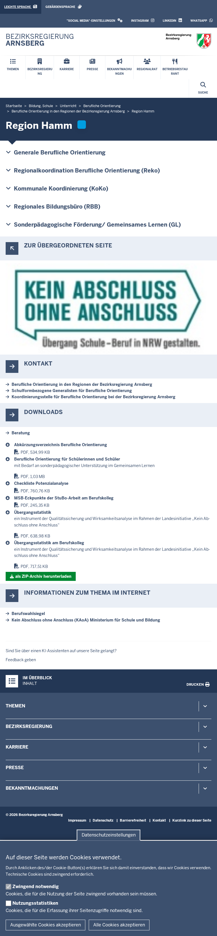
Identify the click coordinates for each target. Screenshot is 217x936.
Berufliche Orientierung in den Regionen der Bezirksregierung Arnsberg (82, 384)
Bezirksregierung (29, 726)
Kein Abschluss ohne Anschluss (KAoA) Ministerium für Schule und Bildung (86, 620)
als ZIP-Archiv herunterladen (43, 576)
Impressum (77, 820)
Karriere (17, 747)
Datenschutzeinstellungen (109, 835)
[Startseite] (188, 41)
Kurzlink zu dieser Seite (191, 820)
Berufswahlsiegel (28, 613)
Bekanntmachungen (32, 788)
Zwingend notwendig (35, 886)
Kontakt (159, 820)
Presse (15, 768)
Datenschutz (103, 820)
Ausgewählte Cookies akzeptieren (45, 925)
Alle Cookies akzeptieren (119, 925)
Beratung (21, 432)
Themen (15, 706)
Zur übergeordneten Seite (68, 245)
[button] (94, 21)
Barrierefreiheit (133, 820)
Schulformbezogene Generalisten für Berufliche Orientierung (72, 390)
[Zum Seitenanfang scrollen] (205, 925)
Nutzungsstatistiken (35, 903)
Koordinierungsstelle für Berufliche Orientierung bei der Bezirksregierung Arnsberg (93, 396)
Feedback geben (21, 659)
